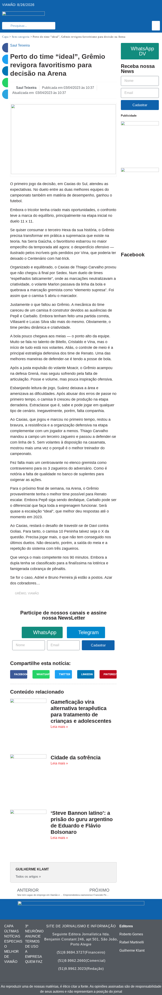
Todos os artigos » (28, 876)
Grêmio (20, 593)
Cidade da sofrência (76, 757)
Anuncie (33, 936)
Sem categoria (21, 36)
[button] (156, 25)
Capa (5, 36)
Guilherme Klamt (131, 950)
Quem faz (33, 961)
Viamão (33, 593)
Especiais (13, 941)
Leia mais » (59, 726)
